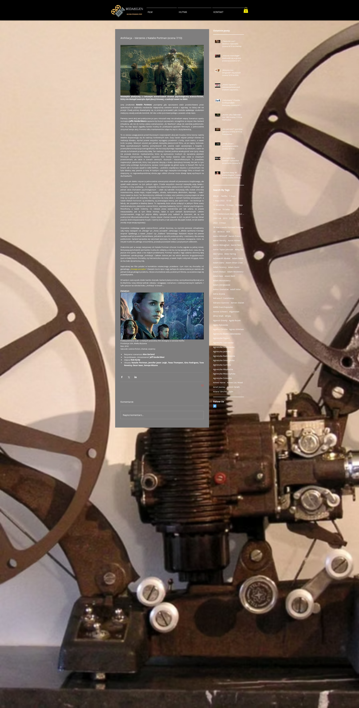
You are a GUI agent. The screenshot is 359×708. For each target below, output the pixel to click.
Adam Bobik (237, 258)
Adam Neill (230, 276)
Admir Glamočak (221, 289)
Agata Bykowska (220, 325)
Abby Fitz (239, 249)
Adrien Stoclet (237, 302)
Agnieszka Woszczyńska (224, 373)
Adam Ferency (219, 267)
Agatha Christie (220, 329)
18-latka (226, 209)
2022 (215, 222)
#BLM (215, 196)
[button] (245, 10)
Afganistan (234, 311)
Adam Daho (218, 262)
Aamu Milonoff (220, 236)
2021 (237, 218)
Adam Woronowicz (222, 280)
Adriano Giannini (221, 302)
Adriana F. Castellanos (223, 298)
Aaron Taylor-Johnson (223, 249)
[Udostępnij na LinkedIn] (135, 377)
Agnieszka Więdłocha (223, 369)
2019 (225, 218)
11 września (218, 205)
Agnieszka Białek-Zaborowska (227, 333)
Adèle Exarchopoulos (223, 307)
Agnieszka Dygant (221, 338)
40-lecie (221, 231)
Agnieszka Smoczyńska (223, 360)
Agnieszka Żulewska (222, 378)
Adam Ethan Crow (234, 262)
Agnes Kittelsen (236, 329)
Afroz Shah (218, 316)
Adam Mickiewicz (235, 271)
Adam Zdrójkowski (221, 285)
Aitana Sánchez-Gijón (223, 391)
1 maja (232, 196)
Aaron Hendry (219, 240)
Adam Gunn (233, 267)
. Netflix (223, 196)
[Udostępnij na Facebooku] (121, 377)
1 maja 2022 (219, 200)
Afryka (228, 316)
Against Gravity (220, 320)
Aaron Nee (236, 245)
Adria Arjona (219, 294)
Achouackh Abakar (222, 258)
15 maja (239, 205)
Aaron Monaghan (221, 245)
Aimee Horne (219, 382)
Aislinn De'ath (233, 387)
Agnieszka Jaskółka (222, 351)
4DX (228, 231)
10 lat (228, 200)
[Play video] (162, 316)
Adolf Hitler (235, 289)
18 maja (217, 209)
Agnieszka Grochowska (223, 347)
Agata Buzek (235, 320)
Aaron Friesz (234, 236)
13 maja (229, 205)
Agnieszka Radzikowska (224, 356)
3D (214, 231)
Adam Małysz (219, 271)
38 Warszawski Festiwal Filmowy (228, 227)
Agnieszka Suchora (222, 364)
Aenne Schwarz (220, 311)
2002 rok (217, 218)
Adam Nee (218, 276)
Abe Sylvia (218, 253)
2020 (231, 218)
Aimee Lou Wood (235, 382)
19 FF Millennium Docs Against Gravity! (228, 214)
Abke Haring (230, 253)
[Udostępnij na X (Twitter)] (128, 377)
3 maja (222, 222)
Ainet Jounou (219, 387)
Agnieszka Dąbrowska (223, 342)
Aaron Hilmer (234, 240)
